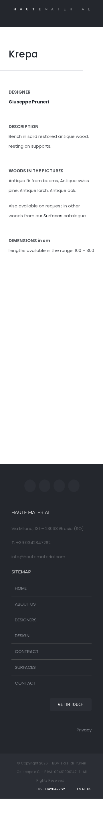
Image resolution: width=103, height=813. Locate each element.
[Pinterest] (74, 485)
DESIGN (22, 636)
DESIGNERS (26, 620)
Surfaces (52, 216)
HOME (21, 588)
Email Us (83, 789)
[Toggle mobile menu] (89, 19)
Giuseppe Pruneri (29, 102)
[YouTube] (44, 485)
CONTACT (25, 683)
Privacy (84, 730)
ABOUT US (25, 604)
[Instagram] (59, 485)
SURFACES (25, 667)
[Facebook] (30, 485)
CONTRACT (27, 651)
